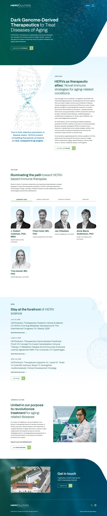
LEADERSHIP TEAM (21, 199)
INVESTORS (85, 199)
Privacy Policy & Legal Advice (88, 511)
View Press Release (18, 332)
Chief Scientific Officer (42, 237)
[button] (90, 6)
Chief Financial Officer (64, 234)
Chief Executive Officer (17, 241)
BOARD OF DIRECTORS (43, 199)
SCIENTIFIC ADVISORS (64, 199)
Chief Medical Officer (20, 277)
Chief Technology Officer (84, 238)
